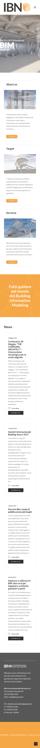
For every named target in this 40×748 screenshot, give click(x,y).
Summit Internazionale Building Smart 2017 (19, 433)
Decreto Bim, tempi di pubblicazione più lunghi (20, 510)
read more (12, 136)
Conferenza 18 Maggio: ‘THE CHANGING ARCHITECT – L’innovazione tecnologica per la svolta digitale (17, 349)
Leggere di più (16, 413)
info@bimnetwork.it (16, 697)
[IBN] (17, 7)
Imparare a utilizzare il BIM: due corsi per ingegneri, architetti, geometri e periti (19, 584)
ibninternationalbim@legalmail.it (20, 704)
